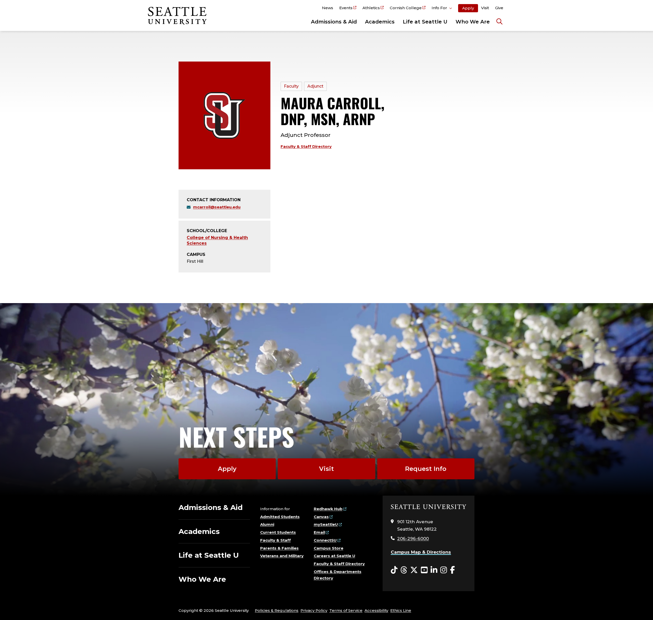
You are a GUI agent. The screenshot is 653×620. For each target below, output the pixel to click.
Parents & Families (279, 548)
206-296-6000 (413, 538)
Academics (380, 22)
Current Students (278, 532)
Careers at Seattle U (334, 555)
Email (319, 532)
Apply (468, 8)
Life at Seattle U (425, 22)
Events (346, 7)
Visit (485, 7)
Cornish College (406, 7)
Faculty (291, 86)
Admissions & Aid (334, 22)
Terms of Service (345, 610)
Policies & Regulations (276, 610)
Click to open (442, 9)
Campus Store (328, 548)
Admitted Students (280, 516)
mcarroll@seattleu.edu (217, 207)
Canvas (321, 516)
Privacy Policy (313, 610)
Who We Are (473, 22)
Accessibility (376, 610)
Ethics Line (400, 610)
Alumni (267, 524)
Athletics (371, 7)
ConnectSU (325, 540)
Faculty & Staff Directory (306, 146)
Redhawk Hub (328, 508)
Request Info (425, 468)
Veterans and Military (282, 555)
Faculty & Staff (275, 540)
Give (499, 7)
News (327, 7)
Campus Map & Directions (421, 552)
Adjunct (315, 86)
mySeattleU (326, 524)
